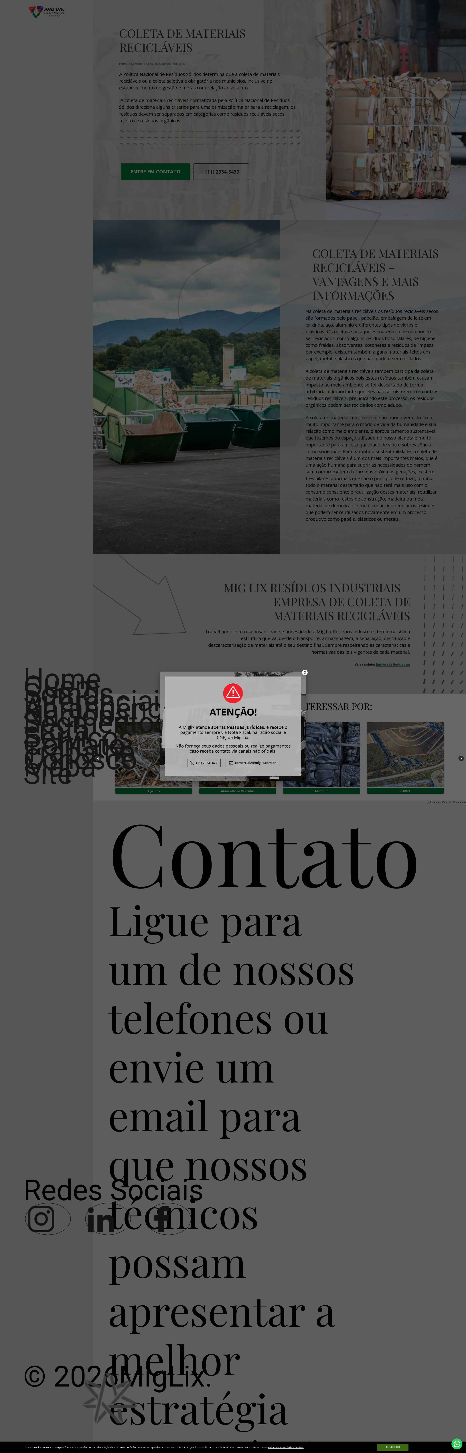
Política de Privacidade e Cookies (286, 1447)
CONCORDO (393, 1447)
